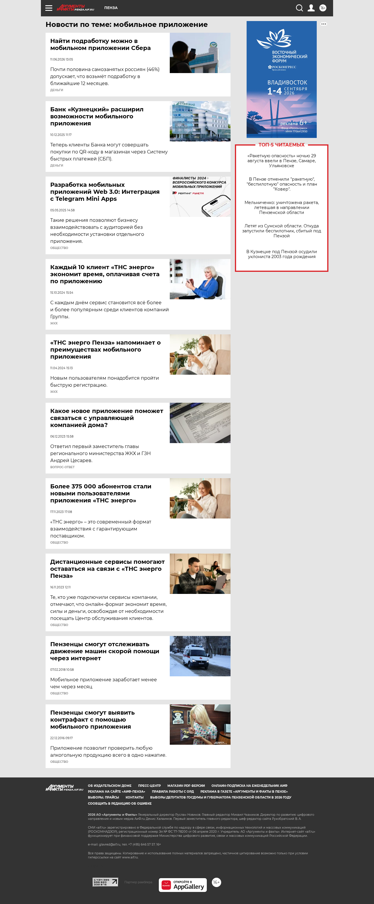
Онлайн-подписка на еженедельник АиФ (250, 786)
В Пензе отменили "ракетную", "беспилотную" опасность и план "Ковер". (282, 184)
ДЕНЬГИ (56, 90)
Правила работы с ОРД (173, 792)
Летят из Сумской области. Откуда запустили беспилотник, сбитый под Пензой (281, 231)
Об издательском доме (109, 786)
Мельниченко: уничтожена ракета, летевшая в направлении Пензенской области (282, 207)
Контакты (134, 797)
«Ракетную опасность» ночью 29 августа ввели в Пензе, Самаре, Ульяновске (281, 160)
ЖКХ (54, 323)
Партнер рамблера (138, 882)
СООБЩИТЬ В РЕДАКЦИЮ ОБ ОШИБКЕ (120, 804)
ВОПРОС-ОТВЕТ (62, 467)
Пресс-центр (149, 786)
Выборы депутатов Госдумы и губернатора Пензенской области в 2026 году (220, 797)
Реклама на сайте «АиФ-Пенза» (116, 792)
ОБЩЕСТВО (59, 248)
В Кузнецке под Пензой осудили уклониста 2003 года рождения (281, 254)
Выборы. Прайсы (103, 797)
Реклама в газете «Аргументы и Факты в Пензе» (244, 792)
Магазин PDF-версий (186, 786)
